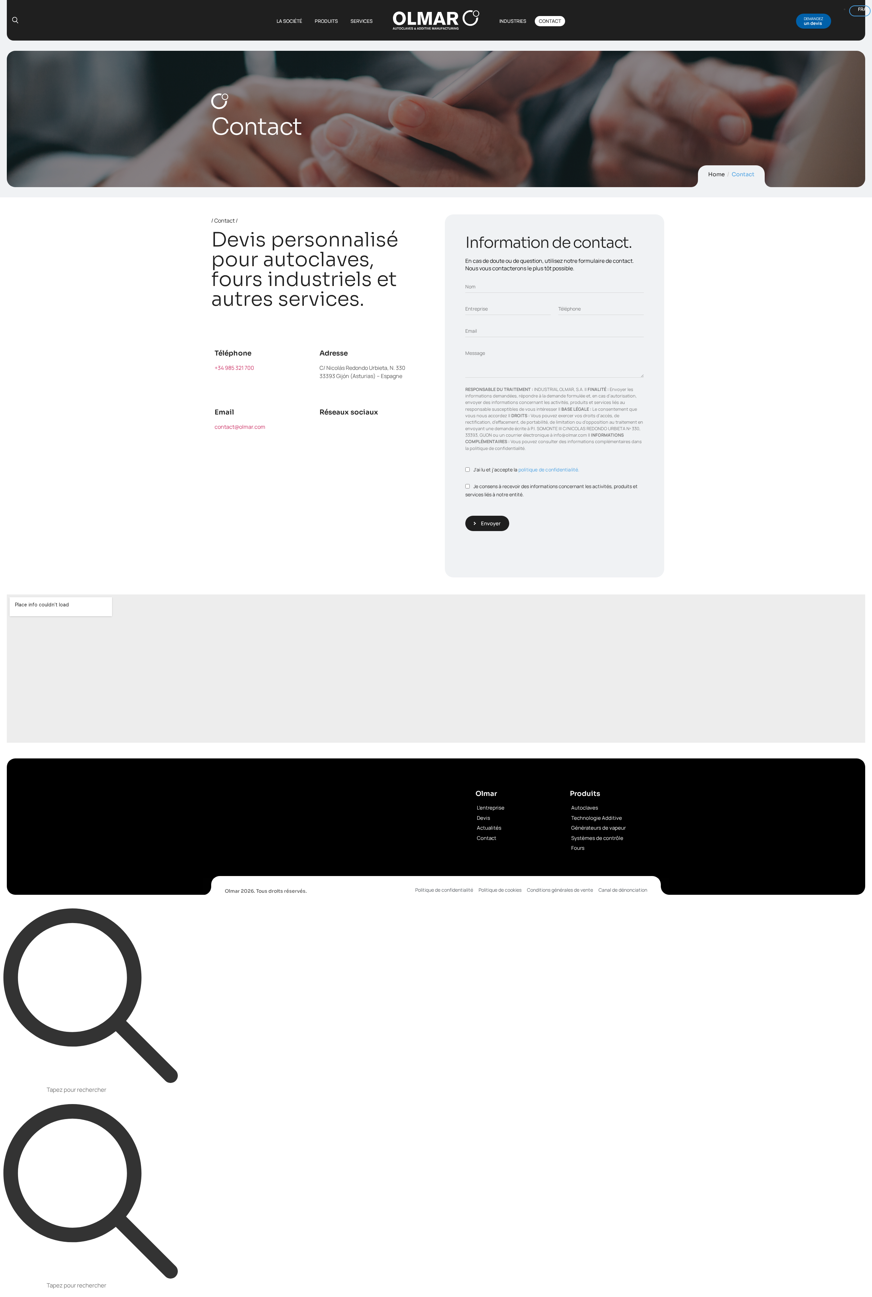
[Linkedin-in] (391, 431)
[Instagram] (328, 450)
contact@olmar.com (240, 427)
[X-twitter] (359, 431)
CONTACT (550, 21)
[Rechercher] (90, 996)
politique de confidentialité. (549, 469)
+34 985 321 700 (234, 368)
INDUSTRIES (512, 21)
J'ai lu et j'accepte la (526, 469)
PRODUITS (326, 21)
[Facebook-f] (328, 431)
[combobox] (436, 1091)
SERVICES (362, 21)
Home (716, 174)
